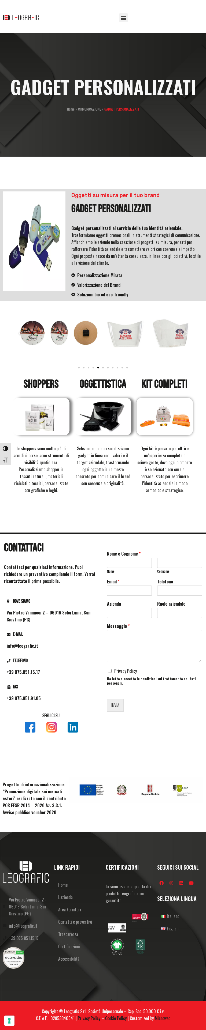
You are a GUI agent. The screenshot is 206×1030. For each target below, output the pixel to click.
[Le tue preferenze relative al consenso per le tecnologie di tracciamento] (9, 1021)
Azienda (114, 604)
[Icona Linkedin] (73, 727)
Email (113, 581)
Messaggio (118, 626)
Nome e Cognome (124, 554)
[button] (123, 17)
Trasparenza (68, 934)
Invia (115, 705)
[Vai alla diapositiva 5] (98, 367)
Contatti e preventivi (75, 922)
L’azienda (65, 897)
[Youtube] (191, 883)
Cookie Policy (116, 1018)
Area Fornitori (69, 909)
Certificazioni (69, 946)
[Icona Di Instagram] (51, 727)
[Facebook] (161, 883)
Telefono (165, 581)
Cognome (163, 571)
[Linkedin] (181, 883)
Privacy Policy (125, 671)
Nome (111, 571)
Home (71, 109)
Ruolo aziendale (171, 604)
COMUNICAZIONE (89, 109)
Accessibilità (68, 959)
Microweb (162, 1018)
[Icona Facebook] (30, 727)
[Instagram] (171, 883)
